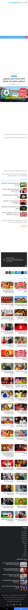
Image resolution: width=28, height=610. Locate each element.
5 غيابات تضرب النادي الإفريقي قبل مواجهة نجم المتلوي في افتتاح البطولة (10, 213)
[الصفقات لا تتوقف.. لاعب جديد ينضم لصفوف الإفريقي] (21, 327)
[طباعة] (6, 272)
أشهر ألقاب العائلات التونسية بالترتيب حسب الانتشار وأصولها (10, 581)
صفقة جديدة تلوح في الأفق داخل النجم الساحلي (21, 493)
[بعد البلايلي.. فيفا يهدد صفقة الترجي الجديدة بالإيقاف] (21, 393)
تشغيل (25, 545)
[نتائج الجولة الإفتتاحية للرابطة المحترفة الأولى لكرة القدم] (23, 184)
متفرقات (24, 553)
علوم (25, 549)
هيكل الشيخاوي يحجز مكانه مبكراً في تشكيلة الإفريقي (21, 345)
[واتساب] (13, 272)
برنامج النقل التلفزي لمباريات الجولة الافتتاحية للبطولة (10, 207)
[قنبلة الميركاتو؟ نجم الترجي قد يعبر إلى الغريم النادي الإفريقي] (21, 380)
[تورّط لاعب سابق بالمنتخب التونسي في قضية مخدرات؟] (21, 420)
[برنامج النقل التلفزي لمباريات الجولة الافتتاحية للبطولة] (23, 208)
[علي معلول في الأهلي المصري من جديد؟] (21, 447)
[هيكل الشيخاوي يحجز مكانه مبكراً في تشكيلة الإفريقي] (21, 340)
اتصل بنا (9, 599)
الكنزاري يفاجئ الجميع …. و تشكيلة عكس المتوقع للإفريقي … (11, 201)
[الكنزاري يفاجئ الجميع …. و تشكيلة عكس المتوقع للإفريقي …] (23, 202)
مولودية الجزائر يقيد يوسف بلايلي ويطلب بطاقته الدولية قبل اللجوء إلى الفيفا (8, 291)
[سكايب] (19, 272)
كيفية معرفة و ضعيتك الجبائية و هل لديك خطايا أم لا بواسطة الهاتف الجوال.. (11, 563)
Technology (23, 533)
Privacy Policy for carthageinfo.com (14, 601)
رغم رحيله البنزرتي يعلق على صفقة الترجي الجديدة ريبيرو (21, 468)
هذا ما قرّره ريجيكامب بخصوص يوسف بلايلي (7, 345)
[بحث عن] (24, 3)
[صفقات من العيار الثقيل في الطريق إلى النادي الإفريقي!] (7, 463)
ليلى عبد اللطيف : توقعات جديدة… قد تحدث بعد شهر (10, 586)
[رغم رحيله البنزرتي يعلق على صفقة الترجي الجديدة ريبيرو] (21, 463)
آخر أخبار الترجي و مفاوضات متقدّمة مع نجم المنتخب (22, 506)
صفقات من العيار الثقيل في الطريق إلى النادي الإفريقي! (8, 468)
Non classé (24, 531)
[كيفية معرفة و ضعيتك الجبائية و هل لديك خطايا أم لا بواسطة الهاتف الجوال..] (23, 564)
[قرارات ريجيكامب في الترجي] (21, 476)
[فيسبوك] (25, 272)
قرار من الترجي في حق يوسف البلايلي (21, 371)
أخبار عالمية (24, 539)
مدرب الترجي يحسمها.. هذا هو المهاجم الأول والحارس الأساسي (7, 372)
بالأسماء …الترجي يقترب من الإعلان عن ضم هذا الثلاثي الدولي (22, 319)
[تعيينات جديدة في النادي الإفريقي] (21, 285)
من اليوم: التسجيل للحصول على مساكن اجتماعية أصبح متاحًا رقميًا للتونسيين (11, 569)
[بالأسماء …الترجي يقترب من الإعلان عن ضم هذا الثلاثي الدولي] (21, 312)
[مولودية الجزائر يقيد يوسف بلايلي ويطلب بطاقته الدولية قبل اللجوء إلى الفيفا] (7, 285)
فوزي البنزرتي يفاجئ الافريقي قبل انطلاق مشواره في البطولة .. (13, 37)
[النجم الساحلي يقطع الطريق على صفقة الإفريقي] (7, 380)
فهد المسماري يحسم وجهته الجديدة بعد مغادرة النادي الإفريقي (21, 439)
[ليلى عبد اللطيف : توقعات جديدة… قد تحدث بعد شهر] (23, 587)
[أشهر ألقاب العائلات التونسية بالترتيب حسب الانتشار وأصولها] (23, 582)
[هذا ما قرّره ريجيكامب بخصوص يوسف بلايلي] (7, 340)
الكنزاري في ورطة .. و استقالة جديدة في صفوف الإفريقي (7, 506)
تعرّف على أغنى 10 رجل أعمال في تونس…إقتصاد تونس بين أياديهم (10, 575)
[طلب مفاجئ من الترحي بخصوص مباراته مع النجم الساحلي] (21, 299)
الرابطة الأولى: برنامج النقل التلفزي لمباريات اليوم (10, 196)
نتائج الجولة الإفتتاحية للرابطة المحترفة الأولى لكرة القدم (10, 184)
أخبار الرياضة (11, 73)
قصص (25, 551)
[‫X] (22, 272)
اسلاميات (24, 543)
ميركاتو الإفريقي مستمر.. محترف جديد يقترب (22, 412)
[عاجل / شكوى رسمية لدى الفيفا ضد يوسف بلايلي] (7, 407)
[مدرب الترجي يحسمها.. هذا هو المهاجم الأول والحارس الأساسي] (7, 366)
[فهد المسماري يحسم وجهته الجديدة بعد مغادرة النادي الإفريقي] (21, 433)
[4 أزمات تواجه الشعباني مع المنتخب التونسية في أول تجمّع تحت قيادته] (7, 312)
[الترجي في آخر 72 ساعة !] (7, 476)
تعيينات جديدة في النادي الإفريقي (22, 290)
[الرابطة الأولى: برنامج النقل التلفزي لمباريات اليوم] (23, 196)
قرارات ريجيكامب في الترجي (21, 481)
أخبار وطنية (24, 541)
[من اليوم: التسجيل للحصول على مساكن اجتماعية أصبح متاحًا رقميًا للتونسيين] (23, 570)
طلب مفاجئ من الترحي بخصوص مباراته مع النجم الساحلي (21, 304)
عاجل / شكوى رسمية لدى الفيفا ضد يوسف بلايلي (8, 412)
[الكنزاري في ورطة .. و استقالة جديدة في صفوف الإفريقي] (7, 501)
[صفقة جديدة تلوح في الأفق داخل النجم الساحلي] (21, 488)
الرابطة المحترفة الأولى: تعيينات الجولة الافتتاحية (7, 519)
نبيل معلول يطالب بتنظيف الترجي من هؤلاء (8, 493)
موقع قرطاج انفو (4, 594)
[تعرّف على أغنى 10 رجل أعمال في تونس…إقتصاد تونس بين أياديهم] (23, 576)
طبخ (25, 547)
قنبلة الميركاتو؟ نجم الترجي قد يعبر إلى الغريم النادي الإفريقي (21, 386)
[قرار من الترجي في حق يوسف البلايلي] (21, 366)
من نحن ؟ (6, 599)
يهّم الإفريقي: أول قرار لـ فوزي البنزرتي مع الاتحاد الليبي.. (21, 519)
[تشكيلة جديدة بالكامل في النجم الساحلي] (7, 299)
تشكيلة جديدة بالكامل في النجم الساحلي (7, 304)
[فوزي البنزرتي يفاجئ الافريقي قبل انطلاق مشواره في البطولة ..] (23, 190)
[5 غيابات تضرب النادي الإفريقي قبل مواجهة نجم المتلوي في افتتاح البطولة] (23, 214)
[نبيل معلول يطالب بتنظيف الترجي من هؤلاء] (7, 488)
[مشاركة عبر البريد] (10, 272)
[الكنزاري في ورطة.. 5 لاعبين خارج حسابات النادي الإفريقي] (7, 327)
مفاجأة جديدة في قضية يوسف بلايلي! (7, 425)
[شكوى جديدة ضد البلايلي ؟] (7, 433)
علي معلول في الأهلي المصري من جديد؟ (21, 453)
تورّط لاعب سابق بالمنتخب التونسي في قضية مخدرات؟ (21, 425)
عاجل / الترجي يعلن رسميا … (8, 358)
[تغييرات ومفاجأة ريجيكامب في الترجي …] (7, 393)
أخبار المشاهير (23, 537)
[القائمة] (26, 3)
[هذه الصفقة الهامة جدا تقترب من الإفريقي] (21, 353)
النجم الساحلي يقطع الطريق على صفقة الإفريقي (8, 386)
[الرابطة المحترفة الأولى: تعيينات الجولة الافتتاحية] (7, 514)
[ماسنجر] (16, 272)
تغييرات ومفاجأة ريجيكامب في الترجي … (7, 399)
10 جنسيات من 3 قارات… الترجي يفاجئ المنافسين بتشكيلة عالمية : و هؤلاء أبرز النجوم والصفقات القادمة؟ (7, 454)
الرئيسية (16, 73)
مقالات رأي (24, 555)
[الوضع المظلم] (21, 3)
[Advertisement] (14, 20)
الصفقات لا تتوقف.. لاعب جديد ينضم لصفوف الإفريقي (21, 332)
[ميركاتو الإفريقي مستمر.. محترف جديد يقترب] (21, 407)
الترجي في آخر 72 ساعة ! (8, 481)
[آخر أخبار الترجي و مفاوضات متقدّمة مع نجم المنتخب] (21, 501)
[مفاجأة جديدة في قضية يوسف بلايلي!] (7, 420)
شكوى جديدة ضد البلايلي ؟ (8, 438)
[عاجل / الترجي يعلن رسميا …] (7, 353)
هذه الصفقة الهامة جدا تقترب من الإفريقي (21, 358)
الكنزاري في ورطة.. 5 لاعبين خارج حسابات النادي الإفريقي (7, 332)
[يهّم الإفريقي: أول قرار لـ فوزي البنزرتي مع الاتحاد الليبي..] (21, 514)
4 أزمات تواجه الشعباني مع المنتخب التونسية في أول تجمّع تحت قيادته (7, 319)
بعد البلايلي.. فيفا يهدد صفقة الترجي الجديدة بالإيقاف (21, 399)
